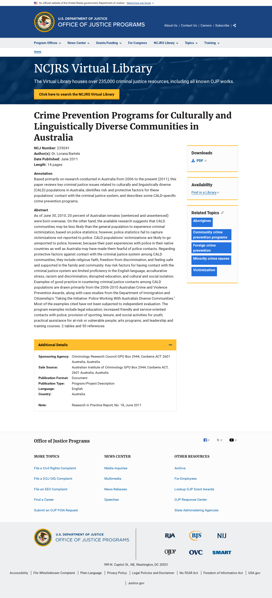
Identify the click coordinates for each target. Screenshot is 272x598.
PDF (200, 160)
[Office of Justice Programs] (44, 21)
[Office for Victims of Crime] (196, 555)
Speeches (111, 500)
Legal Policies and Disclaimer (153, 573)
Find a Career (44, 500)
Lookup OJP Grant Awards (194, 489)
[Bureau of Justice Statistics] (196, 541)
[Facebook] (208, 443)
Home (37, 51)
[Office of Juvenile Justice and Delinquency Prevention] (170, 556)
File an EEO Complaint (50, 489)
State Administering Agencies (196, 510)
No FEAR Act (189, 573)
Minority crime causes (211, 258)
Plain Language (91, 573)
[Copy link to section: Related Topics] (221, 212)
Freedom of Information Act (223, 573)
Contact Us (189, 25)
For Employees (185, 479)
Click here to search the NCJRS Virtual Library (76, 94)
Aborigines (202, 221)
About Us (170, 25)
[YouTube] (233, 443)
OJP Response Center (190, 500)
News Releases (115, 489)
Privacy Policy (117, 573)
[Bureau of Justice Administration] (170, 539)
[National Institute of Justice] (222, 539)
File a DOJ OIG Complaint (53, 479)
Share (238, 28)
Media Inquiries (115, 468)
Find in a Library (204, 192)
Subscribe (222, 25)
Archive (180, 468)
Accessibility (19, 573)
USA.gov (254, 573)
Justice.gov (136, 583)
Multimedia (112, 479)
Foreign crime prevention (204, 247)
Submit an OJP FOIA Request (56, 510)
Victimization (204, 270)
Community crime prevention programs (210, 234)
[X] (221, 443)
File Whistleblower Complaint (54, 573)
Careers (206, 25)
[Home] (101, 22)
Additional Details (53, 345)
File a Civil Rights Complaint (55, 468)
